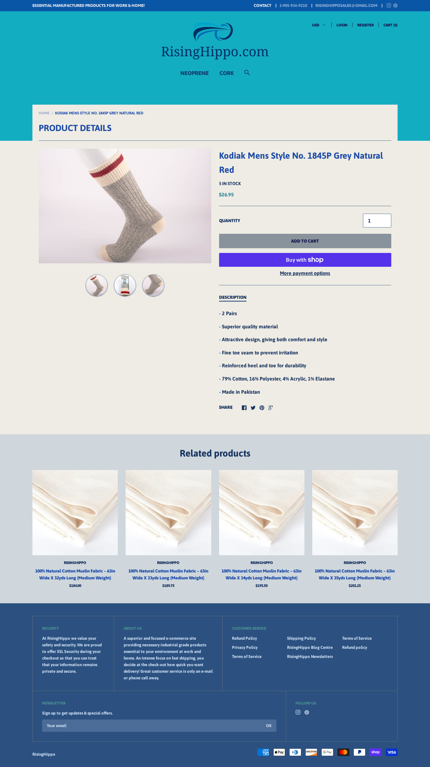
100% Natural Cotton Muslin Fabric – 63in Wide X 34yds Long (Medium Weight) (262, 574)
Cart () (390, 25)
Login (342, 25)
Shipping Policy (301, 638)
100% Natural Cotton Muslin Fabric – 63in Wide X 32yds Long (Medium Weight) (75, 574)
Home (44, 113)
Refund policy (354, 647)
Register (365, 25)
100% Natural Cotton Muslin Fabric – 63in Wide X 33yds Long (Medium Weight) (168, 574)
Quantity (229, 220)
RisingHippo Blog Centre (310, 647)
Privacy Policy (244, 647)
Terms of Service (247, 656)
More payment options (305, 273)
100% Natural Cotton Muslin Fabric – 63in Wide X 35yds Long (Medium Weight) (355, 574)
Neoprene (194, 73)
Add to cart (305, 241)
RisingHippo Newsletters (310, 656)
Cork (226, 73)
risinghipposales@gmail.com (346, 5)
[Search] (247, 75)
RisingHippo (75, 563)
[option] (125, 206)
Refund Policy (244, 638)
